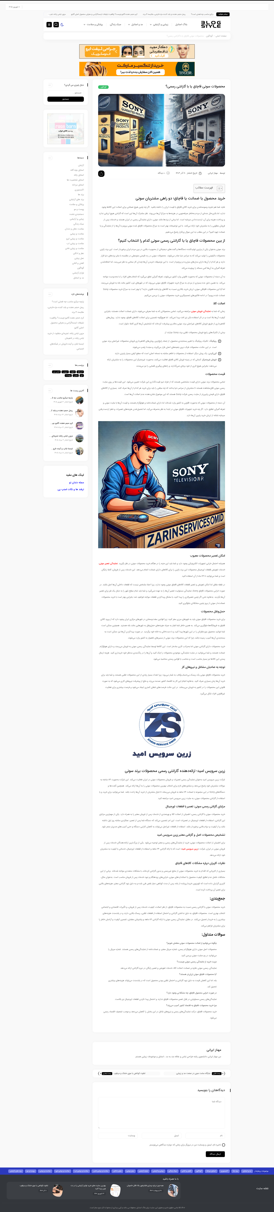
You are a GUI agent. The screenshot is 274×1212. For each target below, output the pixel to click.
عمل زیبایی (79, 258)
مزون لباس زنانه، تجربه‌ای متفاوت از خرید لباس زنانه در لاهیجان (89, 14)
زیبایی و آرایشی (160, 25)
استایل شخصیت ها (75, 180)
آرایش (81, 165)
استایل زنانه (79, 175)
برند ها (81, 195)
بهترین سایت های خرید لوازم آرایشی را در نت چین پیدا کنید (88, 1187)
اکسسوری (79, 190)
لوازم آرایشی (78, 273)
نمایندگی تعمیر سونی (108, 564)
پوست (68, 375)
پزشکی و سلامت (95, 25)
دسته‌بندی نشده (77, 214)
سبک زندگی (115, 25)
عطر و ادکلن (78, 253)
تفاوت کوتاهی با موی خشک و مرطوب (129, 1073)
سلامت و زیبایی (77, 234)
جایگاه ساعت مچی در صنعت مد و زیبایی (193, 1073)
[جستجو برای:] (65, 93)
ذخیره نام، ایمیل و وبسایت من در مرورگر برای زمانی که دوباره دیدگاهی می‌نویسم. (185, 1145)
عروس (65, 371)
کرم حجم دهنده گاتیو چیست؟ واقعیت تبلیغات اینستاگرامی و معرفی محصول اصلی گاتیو (152, 14)
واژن (76, 375)
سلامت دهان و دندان (74, 229)
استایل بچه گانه (77, 170)
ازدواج (80, 371)
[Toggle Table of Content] (218, 188)
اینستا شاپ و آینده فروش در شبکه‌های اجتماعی (61, 449)
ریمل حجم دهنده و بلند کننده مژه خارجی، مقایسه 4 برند (211, 14)
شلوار (73, 371)
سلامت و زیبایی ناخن (74, 248)
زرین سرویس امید (190, 849)
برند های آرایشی (76, 199)
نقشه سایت (262, 1188)
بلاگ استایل (181, 25)
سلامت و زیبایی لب (75, 244)
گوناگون (209, 36)
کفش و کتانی (78, 263)
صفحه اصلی (221, 36)
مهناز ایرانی (213, 173)
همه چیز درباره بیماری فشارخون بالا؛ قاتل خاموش (145, 1185)
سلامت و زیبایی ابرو (75, 239)
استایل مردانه (78, 185)
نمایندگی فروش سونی (201, 311)
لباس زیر (56, 371)
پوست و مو (79, 209)
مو (82, 375)
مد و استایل (137, 25)
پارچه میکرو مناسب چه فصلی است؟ (68, 302)
